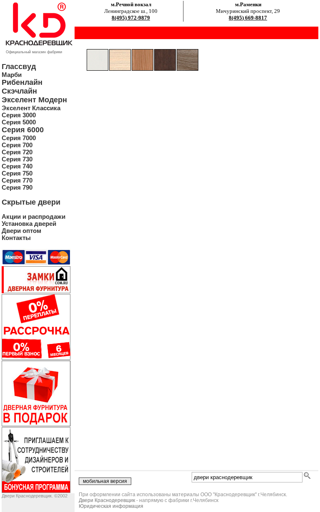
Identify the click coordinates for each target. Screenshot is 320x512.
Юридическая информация (111, 506)
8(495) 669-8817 (248, 18)
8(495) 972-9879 (131, 18)
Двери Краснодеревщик (107, 500)
